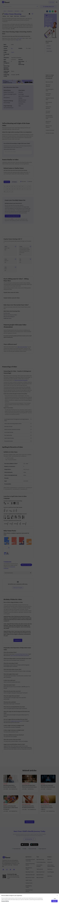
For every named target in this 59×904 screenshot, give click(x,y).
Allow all (54, 901)
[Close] (57, 895)
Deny (55, 898)
